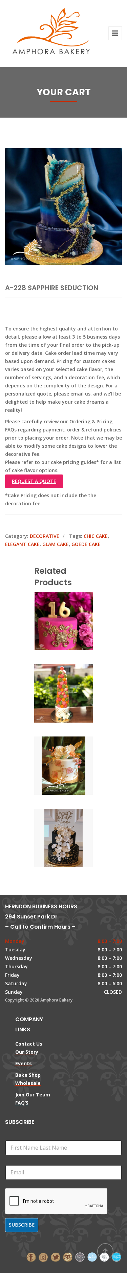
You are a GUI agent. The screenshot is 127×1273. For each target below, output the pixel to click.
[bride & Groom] (80, 1256)
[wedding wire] (116, 1256)
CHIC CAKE (96, 536)
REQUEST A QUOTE (34, 481)
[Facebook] (31, 1256)
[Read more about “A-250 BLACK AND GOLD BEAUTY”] (75, 838)
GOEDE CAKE (86, 544)
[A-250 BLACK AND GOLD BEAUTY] (52, 838)
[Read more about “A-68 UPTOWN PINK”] (75, 621)
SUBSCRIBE (22, 1224)
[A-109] (52, 693)
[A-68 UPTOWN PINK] (52, 621)
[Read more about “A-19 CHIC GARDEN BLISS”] (75, 765)
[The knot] (92, 1256)
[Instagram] (43, 1256)
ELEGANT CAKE (22, 544)
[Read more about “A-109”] (75, 693)
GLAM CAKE (55, 544)
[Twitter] (55, 1256)
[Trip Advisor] (67, 1256)
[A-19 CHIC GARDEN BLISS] (52, 765)
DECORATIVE (44, 536)
